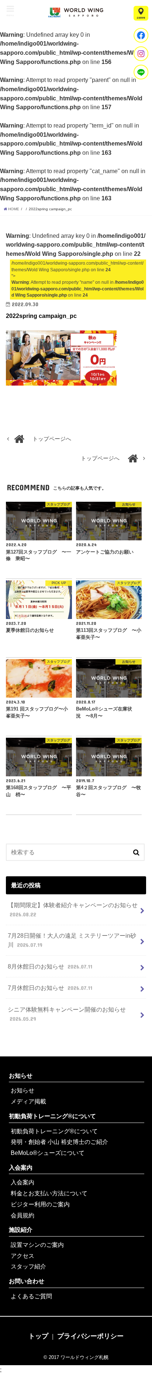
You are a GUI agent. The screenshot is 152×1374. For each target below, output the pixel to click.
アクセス (22, 1255)
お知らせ (20, 1075)
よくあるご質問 (31, 1296)
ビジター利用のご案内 (40, 1204)
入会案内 (20, 1167)
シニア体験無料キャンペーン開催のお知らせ (67, 1014)
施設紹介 (20, 1229)
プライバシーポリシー (90, 1336)
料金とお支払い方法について (49, 1193)
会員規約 (22, 1215)
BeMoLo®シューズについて (47, 1152)
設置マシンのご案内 (37, 1244)
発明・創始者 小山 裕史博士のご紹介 (59, 1141)
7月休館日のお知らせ (50, 987)
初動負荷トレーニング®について (52, 1116)
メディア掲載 (28, 1101)
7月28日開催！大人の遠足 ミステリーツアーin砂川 (72, 940)
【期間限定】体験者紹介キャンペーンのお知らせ (73, 909)
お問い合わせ (26, 1281)
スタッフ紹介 (28, 1266)
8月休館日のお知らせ (50, 966)
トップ (38, 1336)
